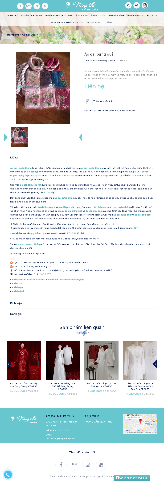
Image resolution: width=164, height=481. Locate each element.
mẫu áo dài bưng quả (70, 211)
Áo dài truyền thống (21, 168)
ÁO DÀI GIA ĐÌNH (116, 15)
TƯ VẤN (107, 22)
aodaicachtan (19, 279)
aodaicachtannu (36, 279)
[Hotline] (9, 474)
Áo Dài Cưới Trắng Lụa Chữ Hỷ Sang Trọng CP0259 (62, 386)
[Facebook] (20, 6)
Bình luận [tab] (16, 303)
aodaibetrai (18, 291)
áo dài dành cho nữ (30, 185)
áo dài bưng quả (63, 198)
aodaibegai (17, 287)
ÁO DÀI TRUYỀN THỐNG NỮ (58, 15)
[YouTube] (45, 6)
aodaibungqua (76, 279)
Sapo (112, 476)
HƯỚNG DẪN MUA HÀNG (89, 22)
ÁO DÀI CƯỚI (97, 15)
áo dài (46, 192)
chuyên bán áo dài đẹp (28, 244)
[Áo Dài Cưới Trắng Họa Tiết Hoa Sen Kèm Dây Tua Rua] (140, 360)
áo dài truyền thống (91, 168)
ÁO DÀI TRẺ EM (134, 15)
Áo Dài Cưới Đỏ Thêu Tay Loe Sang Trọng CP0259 (23, 385)
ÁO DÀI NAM (82, 15)
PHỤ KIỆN (151, 15)
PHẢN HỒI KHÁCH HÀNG (62, 22)
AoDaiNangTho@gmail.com (60, 438)
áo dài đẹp (33, 171)
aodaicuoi (17, 283)
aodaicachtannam (57, 279)
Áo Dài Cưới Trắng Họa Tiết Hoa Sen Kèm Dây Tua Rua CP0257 (140, 386)
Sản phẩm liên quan (81, 327)
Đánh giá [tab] (16, 314)
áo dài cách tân (97, 207)
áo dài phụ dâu (67, 207)
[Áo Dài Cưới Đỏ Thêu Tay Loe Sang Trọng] (24, 360)
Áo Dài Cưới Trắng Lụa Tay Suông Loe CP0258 (101, 385)
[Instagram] (36, 6)
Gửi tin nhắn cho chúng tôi (133, 477)
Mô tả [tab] (14, 157)
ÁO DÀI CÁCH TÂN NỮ (31, 15)
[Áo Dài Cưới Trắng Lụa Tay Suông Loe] (101, 360)
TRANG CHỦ (12, 15)
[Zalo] (28, 6)
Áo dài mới (73, 175)
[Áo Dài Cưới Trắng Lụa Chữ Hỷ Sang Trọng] (63, 360)
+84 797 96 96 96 (98, 110)
